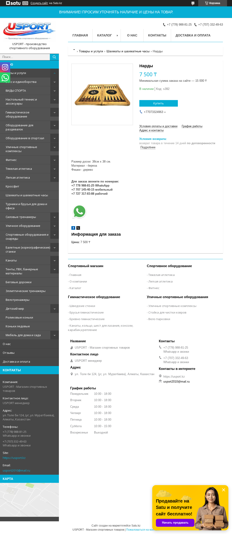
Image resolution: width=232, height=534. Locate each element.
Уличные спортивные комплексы (21, 149)
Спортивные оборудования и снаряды (27, 236)
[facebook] (73, 228)
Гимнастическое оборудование (17, 114)
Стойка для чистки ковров (167, 312)
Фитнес (11, 160)
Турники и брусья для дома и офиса (26, 206)
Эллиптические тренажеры (26, 291)
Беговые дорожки (18, 282)
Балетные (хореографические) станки (28, 249)
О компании (78, 281)
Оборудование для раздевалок (19, 127)
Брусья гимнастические (87, 312)
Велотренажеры (17, 300)
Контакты (157, 35)
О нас (7, 344)
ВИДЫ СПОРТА (16, 91)
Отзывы (8, 353)
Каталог (104, 35)
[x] (78, 228)
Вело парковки (159, 319)
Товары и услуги (14, 73)
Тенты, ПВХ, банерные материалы (22, 271)
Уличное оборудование (23, 226)
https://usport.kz (14, 458)
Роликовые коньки (19, 317)
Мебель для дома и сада (23, 335)
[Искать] (54, 57)
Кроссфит (12, 186)
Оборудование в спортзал (25, 138)
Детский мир (15, 309)
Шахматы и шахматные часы (27, 195)
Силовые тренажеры (21, 217)
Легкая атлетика (18, 177)
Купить (158, 103)
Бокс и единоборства (21, 82)
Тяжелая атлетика (19, 169)
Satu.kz (135, 525)
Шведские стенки (82, 306)
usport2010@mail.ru (16, 470)
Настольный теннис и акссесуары (21, 101)
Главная (80, 35)
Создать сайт (39, 3)
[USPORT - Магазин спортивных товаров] (29, 31)
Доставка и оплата (16, 361)
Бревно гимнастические (87, 319)
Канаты (11, 260)
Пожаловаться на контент (143, 529)
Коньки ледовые (18, 326)
